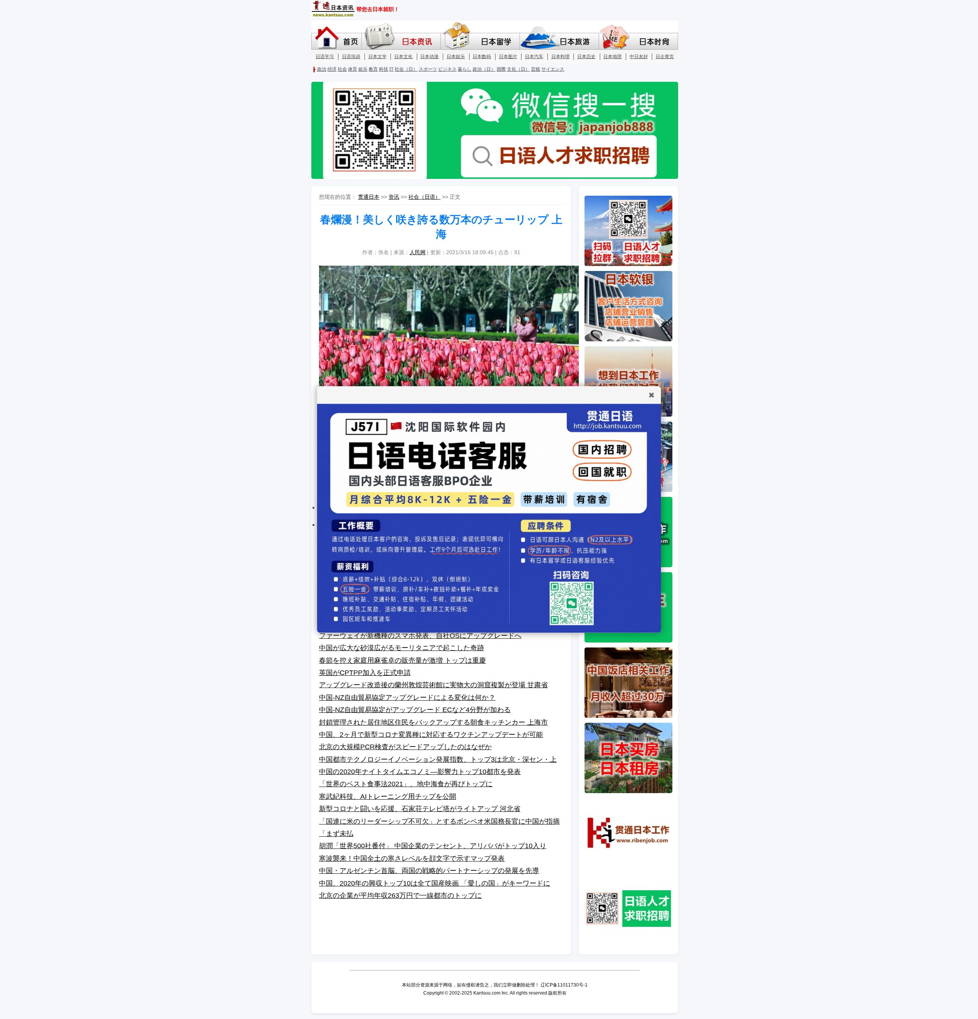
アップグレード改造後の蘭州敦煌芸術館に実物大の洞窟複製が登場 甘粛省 (433, 685)
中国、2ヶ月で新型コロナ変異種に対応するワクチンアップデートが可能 (431, 734)
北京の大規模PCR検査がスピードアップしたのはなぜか (405, 747)
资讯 (394, 197)
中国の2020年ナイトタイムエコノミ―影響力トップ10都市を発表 (420, 772)
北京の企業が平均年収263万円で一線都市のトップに (400, 895)
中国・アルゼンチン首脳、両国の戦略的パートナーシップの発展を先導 (429, 871)
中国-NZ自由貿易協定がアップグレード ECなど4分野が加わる (415, 710)
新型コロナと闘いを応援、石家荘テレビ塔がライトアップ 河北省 (419, 809)
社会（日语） (424, 197)
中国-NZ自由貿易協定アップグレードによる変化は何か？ (407, 697)
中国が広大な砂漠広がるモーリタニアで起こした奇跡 (401, 648)
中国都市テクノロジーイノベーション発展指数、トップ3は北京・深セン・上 (438, 759)
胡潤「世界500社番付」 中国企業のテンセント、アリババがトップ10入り (432, 846)
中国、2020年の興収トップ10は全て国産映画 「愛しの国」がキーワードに (434, 883)
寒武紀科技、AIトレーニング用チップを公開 (387, 796)
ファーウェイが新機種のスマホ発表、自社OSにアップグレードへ (420, 635)
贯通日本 (368, 197)
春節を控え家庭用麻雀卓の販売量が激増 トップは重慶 (402, 660)
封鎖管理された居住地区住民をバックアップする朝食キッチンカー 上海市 (433, 722)
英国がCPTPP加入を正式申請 (365, 673)
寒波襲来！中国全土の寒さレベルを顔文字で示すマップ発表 (412, 858)
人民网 (418, 252)
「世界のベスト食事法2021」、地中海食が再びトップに (405, 784)
